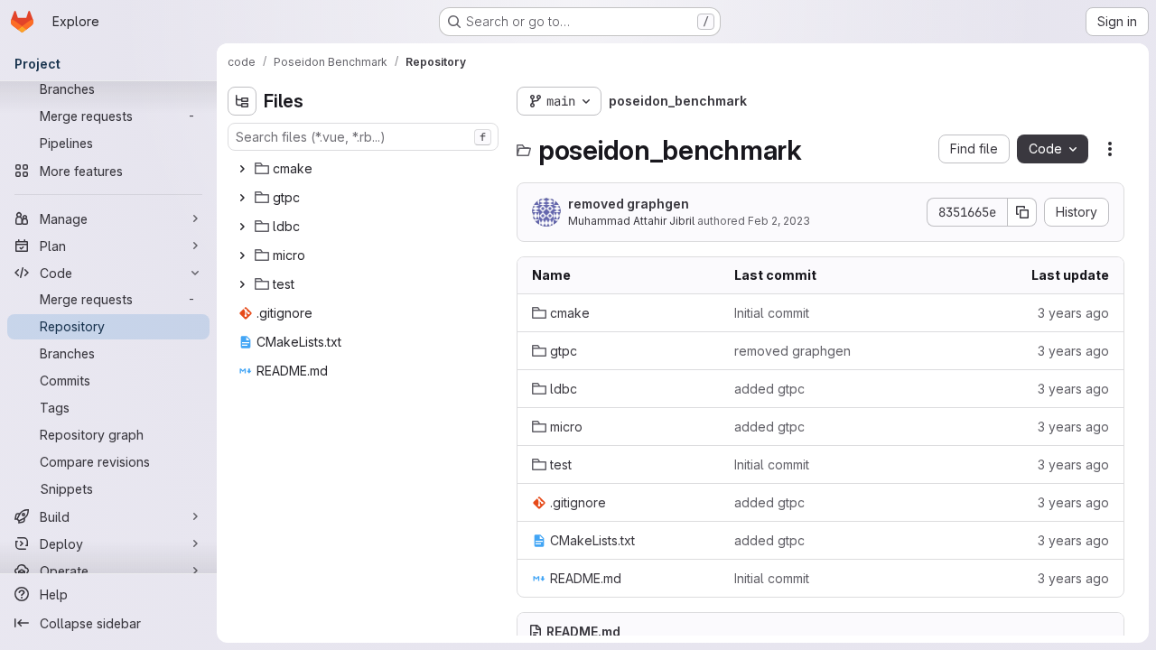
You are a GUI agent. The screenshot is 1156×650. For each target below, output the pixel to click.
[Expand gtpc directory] (242, 198)
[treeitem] (365, 168)
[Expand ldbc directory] (242, 226)
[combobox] (363, 137)
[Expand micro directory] (242, 255)
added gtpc (769, 388)
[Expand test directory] (242, 284)
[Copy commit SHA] (1022, 212)
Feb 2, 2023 (779, 221)
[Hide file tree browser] (242, 101)
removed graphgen (628, 203)
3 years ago (1073, 312)
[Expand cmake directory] (242, 169)
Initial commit (771, 312)
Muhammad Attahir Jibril (631, 221)
